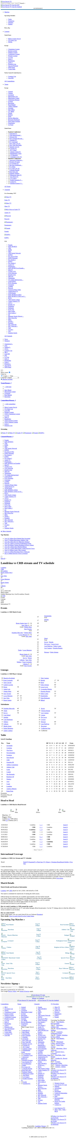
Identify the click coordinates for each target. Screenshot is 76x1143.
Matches (6, 12)
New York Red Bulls (15, 145)
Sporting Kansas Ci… (16, 183)
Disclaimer (57, 1091)
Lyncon (43, 719)
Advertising (57, 1088)
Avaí (7, 781)
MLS (6, 352)
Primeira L (7, 364)
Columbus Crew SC (16, 157)
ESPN (10, 250)
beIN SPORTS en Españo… (16, 268)
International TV (5, 604)
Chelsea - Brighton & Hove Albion (59, 1036)
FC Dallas (12, 167)
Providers (57, 1095)
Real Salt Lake (13, 172)
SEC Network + (13, 326)
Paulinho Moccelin (17, 632)
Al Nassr (10, 125)
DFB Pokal (11, 67)
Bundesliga (11, 61)
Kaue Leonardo (27, 662)
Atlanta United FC (15, 152)
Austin (25, 1082)
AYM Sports (12, 293)
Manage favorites (7, 379)
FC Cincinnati (13, 142)
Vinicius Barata (45, 710)
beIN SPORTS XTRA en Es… (13, 491)
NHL (64, 1109)
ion (9, 314)
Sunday (10, 24)
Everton (10, 101)
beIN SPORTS (12, 246)
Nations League (12, 52)
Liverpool (11, 95)
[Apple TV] (19, 433)
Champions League (14, 49)
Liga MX (11, 78)
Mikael (43, 700)
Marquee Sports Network (11, 511)
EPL (5, 355)
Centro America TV (14, 301)
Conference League (14, 54)
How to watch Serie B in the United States (21, 916)
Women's (7, 341)
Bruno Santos (5, 582)
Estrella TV (11, 304)
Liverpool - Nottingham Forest (57, 1032)
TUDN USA (12, 271)
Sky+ (68, 862)
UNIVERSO (12, 281)
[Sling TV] (11, 433)
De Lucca (47, 644)
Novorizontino (10, 753)
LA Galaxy (13, 178)
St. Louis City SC (14, 168)
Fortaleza (9, 755)
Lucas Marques (5, 579)
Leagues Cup (12, 76)
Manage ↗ (8, 383)
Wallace (19, 662)
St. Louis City (26, 1067)
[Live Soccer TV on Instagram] (59, 1078)
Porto (9, 116)
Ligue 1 (10, 62)
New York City (26, 1040)
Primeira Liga (12, 64)
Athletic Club (10, 767)
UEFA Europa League (11, 420)
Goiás (8, 769)
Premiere (10, 323)
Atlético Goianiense (12, 765)
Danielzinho (47, 616)
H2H (2, 602)
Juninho (6, 717)
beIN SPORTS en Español (12, 463)
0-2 (9, 819)
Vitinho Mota (28, 627)
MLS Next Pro (12, 318)
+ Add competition (9, 404)
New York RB (26, 1042)
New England (26, 1035)
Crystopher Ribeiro (46, 689)
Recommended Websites (58, 1098)
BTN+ (10, 298)
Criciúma (9, 748)
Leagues (6, 31)
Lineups (3, 599)
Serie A (10, 59)
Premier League (12, 56)
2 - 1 (41, 827)
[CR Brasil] (3, 596)
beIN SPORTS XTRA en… (42, 1064)
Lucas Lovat (54, 644)
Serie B (3, 558)
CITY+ (10, 303)
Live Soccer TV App (60, 1085)
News (6, 339)
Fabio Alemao (54, 652)
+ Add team (7, 387)
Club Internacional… (15, 135)
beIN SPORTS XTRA (15, 294)
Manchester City (13, 96)
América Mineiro (11, 789)
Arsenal (10, 91)
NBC (9, 251)
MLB (56, 1111)
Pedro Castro (57, 646)
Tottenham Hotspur (13, 100)
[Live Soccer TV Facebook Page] (59, 1071)
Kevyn (25, 658)
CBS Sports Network (14, 253)
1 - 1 (41, 825)
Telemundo (11, 278)
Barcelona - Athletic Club (57, 1026)
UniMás (10, 286)
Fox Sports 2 (12, 263)
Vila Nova (9, 750)
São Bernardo (10, 774)
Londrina (3, 567)
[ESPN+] (41, 433)
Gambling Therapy (40, 1126)
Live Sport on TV (59, 1108)
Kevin (46, 642)
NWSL (10, 42)
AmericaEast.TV (13, 291)
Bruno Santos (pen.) (7, 572)
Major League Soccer (14, 38)
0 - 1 (41, 839)
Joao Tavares (28, 629)
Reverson (44, 726)
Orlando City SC (14, 147)
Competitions (5, 400)
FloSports (11, 308)
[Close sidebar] (1, 557)
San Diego (26, 1075)
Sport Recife (10, 757)
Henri (46, 638)
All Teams (7, 186)
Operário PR (10, 762)
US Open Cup (12, 40)
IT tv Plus (37, 862)
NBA (56, 1109)
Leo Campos (48, 648)
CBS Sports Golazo (14, 299)
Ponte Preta (9, 791)
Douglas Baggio (57, 648)
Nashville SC (13, 133)
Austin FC (13, 182)
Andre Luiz (6, 689)
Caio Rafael (7, 715)
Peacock (10, 288)
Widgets (56, 1086)
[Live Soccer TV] (6, 1)
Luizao (43, 715)
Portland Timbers (14, 173)
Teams (6, 84)
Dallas (24, 1065)
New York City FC (14, 143)
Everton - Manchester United (56, 1062)
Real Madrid (11, 105)
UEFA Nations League (11, 422)
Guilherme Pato (45, 728)
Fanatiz (10, 245)
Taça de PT (7, 365)
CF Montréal (14, 155)
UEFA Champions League (12, 414)
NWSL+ (10, 321)
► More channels (6, 531)
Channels (7, 189)
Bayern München (13, 118)
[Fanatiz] (35, 433)
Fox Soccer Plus (13, 256)
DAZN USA (12, 275)
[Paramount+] (27, 433)
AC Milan (11, 111)
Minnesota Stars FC (16, 175)
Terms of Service (24, 991)
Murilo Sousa (7, 726)
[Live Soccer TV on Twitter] (59, 1075)
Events (3, 597)
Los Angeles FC (14, 163)
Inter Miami (25, 1032)
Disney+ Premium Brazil (53, 862)
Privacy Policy (12, 991)
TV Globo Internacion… (42, 1044)
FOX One (11, 309)
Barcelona (11, 103)
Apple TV (11, 265)
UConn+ (10, 329)
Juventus (10, 108)
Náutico (8, 779)
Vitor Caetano (45, 678)
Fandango (11, 306)
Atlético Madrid (12, 106)
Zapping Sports (12, 333)
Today (10, 19)
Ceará (8, 784)
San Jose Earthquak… (15, 165)
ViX (9, 331)
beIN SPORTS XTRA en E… (17, 296)
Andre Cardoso (8, 730)
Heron (30, 658)
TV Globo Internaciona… (15, 280)
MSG (9, 319)
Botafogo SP (10, 777)
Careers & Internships (60, 1093)
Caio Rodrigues (8, 719)
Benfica (10, 115)
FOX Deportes (12, 283)
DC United (13, 150)
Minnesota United (28, 1073)
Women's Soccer (59, 1083)
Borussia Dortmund (14, 120)
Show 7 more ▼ (38, 850)
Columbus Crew (28, 1055)
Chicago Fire (13, 137)
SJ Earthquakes (26, 1063)
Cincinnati (25, 1039)
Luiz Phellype (48, 646)
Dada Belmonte (45, 698)
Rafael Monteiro (8, 728)
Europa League (12, 51)
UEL (5, 345)
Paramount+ (11, 266)
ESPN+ (10, 261)
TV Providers (55, 1004)
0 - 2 (41, 837)
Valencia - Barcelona (61, 1065)
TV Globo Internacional (11, 475)
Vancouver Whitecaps (25, 1057)
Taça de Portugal (13, 66)
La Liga (10, 57)
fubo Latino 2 (12, 313)
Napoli (10, 113)
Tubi (9, 328)
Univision (11, 285)
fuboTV (10, 270)
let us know (59, 878)
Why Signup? (29, 987)
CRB (2, 569)
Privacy (56, 1090)
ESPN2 (10, 255)
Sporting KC (26, 1083)
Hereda (46, 619)
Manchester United (13, 98)
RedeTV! (26, 862)
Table (2, 601)
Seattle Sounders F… (16, 180)
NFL (60, 1109)
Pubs (55, 1096)
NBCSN (10, 276)
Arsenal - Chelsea (60, 1066)
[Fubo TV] (4, 433)
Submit (21, 987)
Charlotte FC (13, 140)
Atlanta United (27, 1048)
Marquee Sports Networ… (16, 316)
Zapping (31, 862)
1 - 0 (41, 829)
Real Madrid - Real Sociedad (58, 1022)
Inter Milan (11, 110)
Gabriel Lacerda (8, 685)
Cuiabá (8, 772)
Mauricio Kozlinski (9, 678)
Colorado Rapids (14, 170)
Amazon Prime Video (14, 289)
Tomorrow (11, 21)
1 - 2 (41, 841)
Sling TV (57, 1007)
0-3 (7, 820)
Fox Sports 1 (12, 260)
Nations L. (7, 347)
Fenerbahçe (11, 123)
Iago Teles (4, 576)
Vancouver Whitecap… (16, 160)
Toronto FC (13, 148)
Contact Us (57, 1104)
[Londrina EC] (4, 571)
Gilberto (3, 586)
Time (11, 376)
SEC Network (12, 324)
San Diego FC (14, 177)
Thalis (20, 650)
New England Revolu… (16, 138)
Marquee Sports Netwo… (42, 1086)
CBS (9, 248)
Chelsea (10, 93)
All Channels (8, 336)
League (5, 376)
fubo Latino (11, 311)
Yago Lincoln (7, 682)
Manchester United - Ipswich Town (57, 1042)
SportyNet (64, 862)
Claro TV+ (43, 862)
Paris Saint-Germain (14, 121)
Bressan (46, 652)
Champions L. (8, 344)
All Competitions (9, 81)
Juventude (9, 745)
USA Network (12, 273)
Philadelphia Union (15, 153)
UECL (6, 349)
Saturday (10, 22)
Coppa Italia (11, 69)
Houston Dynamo (14, 162)
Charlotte (25, 1037)
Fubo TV (57, 1009)
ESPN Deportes (13, 258)
